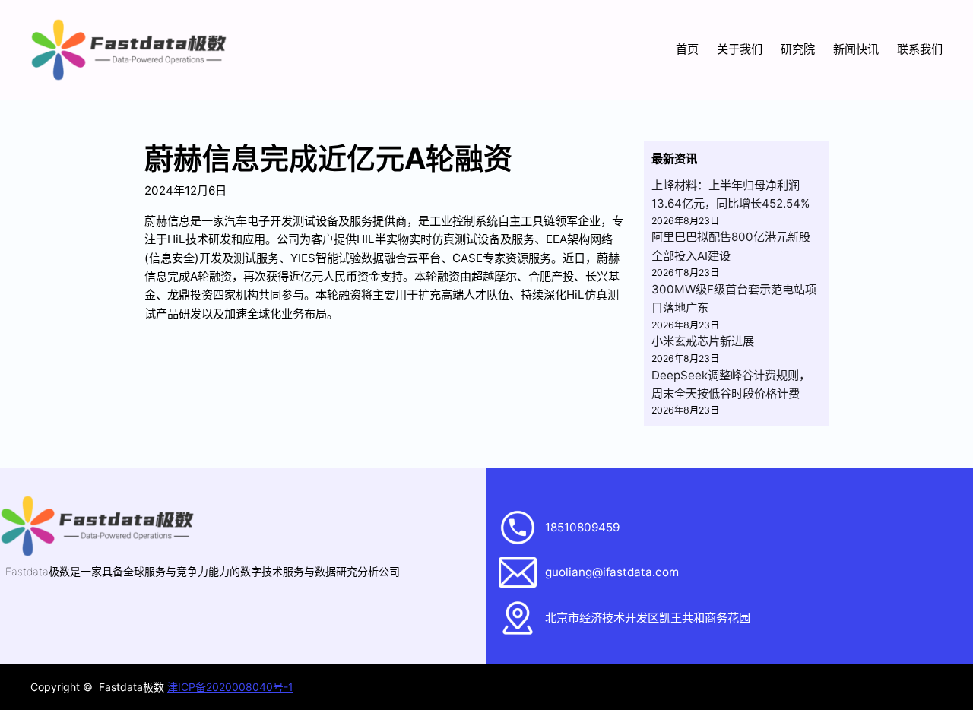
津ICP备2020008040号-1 (230, 686)
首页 (687, 49)
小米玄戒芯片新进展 (702, 341)
